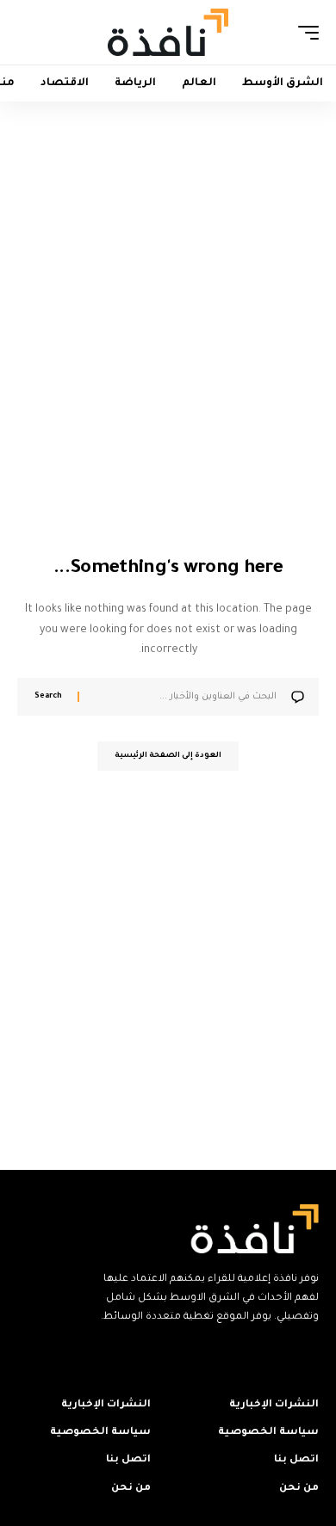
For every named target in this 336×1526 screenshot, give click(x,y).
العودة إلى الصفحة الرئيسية (168, 756)
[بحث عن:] (184, 697)
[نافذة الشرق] (168, 32)
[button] (304, 33)
